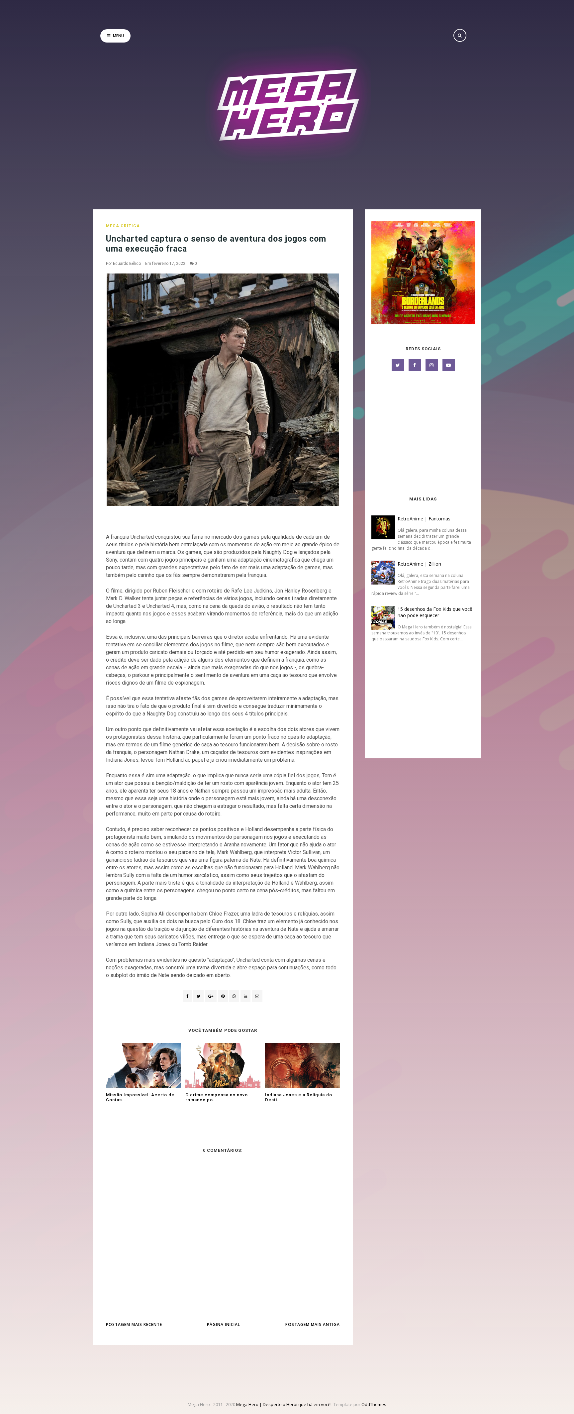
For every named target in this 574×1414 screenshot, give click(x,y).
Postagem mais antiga (312, 1324)
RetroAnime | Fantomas (424, 518)
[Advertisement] (423, 434)
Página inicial (223, 1324)
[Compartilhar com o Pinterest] (257, 996)
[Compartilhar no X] (198, 996)
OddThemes (373, 1404)
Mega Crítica (123, 226)
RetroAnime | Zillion (419, 564)
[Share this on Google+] (211, 996)
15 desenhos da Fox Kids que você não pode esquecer (435, 612)
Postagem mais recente (134, 1324)
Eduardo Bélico (127, 263)
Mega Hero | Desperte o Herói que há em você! (284, 1404)
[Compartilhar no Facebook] (187, 996)
